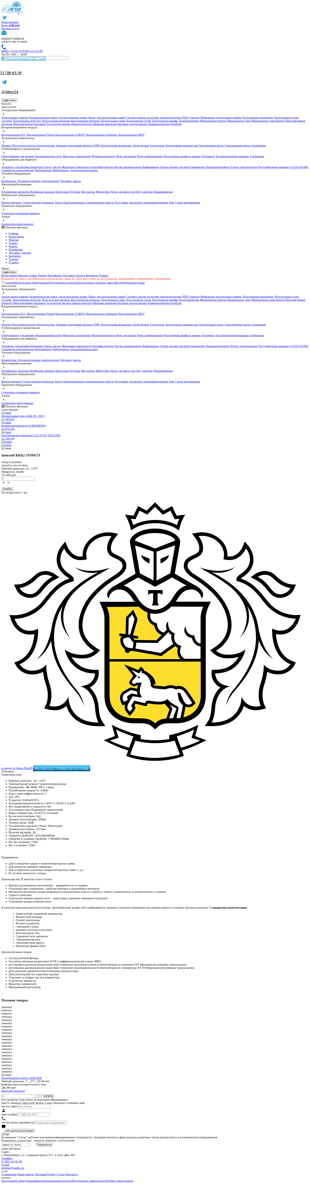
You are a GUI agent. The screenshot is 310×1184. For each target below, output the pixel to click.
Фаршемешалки (163, 191)
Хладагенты (157, 145)
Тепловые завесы (70, 181)
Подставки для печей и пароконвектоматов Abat (144, 202)
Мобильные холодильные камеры (221, 117)
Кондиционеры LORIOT (70, 134)
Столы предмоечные (187, 202)
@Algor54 (9, 92)
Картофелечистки (103, 167)
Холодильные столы (138, 120)
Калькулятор (16, 236)
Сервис (32, 275)
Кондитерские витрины (85, 120)
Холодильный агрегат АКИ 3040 (21, 1078)
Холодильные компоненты (88, 1180)
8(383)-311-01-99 (32, 51)
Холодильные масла (211, 145)
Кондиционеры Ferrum (41, 134)
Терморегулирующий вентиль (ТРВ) (78, 145)
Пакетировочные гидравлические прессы (88, 202)
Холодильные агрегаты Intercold (97, 282)
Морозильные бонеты (213, 120)
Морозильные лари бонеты (268, 120)
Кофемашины (150, 167)
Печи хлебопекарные (150, 156)
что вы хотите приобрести (17, 1122)
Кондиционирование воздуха (54, 1180)
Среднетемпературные (131, 282)
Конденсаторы (46, 145)
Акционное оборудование (17, 224)
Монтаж (14, 239)
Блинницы (36, 167)
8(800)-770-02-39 (11, 51)
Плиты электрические (243, 167)
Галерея (13, 259)
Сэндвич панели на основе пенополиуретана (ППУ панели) (163, 117)
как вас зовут (9, 1106)
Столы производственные (38, 202)
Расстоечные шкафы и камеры (182, 156)
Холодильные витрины (56, 120)
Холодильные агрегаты (27, 120)
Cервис (13, 243)
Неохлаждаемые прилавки (29, 124)
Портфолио (16, 249)
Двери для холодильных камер (106, 117)
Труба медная (140, 145)
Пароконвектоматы (218, 167)
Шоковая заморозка (105, 124)
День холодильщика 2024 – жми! (24, 58)
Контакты (15, 256)
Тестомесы (208, 156)
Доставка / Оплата (20, 252)
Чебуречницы (60, 170)
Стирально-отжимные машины (20, 213)
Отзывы (13, 262)
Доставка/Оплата (45, 1174)
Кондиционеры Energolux (102, 134)
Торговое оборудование (118, 1180)
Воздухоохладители (24, 145)
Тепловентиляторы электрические (38, 181)
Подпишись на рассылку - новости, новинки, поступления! (37, 1140)
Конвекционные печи (48, 156)
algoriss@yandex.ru (12, 38)
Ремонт (13, 246)
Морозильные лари (239, 120)
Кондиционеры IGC (13, 134)
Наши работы (25, 1174)
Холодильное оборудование (32, 282)
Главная (13, 233)
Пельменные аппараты (15, 191)
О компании (9, 1174)
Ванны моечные (11, 202)
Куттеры (75, 191)
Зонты (58, 202)
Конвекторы (9, 181)
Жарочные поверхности (76, 167)
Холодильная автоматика (116, 145)
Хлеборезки (257, 156)
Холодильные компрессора (181, 145)
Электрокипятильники (84, 170)
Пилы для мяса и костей (125, 191)
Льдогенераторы (189, 120)
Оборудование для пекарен (18, 156)
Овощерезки (197, 167)
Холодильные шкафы (165, 120)
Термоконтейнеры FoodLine (164, 124)
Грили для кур (52, 167)
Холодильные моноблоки (258, 117)
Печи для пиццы (126, 156)
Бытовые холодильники (132, 124)
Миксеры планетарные (77, 156)
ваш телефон (9, 1114)
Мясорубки (103, 191)
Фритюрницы (43, 170)
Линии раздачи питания (174, 167)
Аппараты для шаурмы (15, 167)
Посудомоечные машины (273, 167)
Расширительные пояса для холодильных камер (58, 117)
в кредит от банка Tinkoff (17, 768)
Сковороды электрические (17, 170)
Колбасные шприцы (42, 191)
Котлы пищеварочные (128, 167)
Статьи (60, 1174)
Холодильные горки (113, 120)
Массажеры (88, 191)
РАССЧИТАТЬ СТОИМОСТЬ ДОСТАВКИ (61, 768)
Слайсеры (146, 191)
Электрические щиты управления (245, 145)
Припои (6, 145)
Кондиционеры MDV (131, 134)
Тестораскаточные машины (232, 156)
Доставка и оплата (73, 275)
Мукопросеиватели (103, 156)
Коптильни (62, 191)
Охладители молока (58, 124)
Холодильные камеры (14, 117)
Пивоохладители (81, 124)
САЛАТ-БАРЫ (299, 167)
